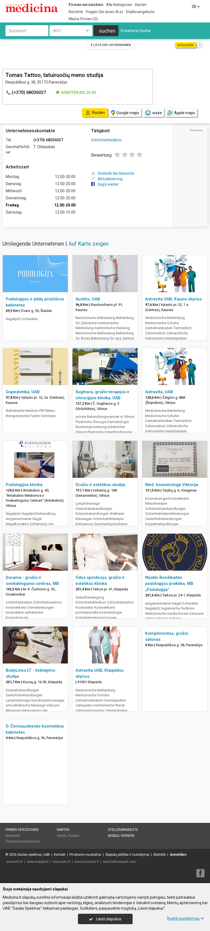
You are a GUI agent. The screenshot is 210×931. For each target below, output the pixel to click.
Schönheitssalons (106, 140)
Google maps (127, 113)
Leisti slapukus (108, 919)
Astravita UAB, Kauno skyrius (173, 299)
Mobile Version (121, 836)
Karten (141, 4)
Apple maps (184, 113)
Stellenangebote (140, 12)
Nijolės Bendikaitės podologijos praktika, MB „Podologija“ (169, 583)
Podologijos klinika (24, 484)
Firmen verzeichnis (86, 4)
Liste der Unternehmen (112, 45)
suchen (107, 31)
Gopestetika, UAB (23, 391)
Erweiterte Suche (136, 30)
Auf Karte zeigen (88, 243)
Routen (73, 836)
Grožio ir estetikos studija (100, 484)
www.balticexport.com (119, 862)
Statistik (159, 855)
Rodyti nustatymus (183, 918)
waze (157, 113)
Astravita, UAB (159, 391)
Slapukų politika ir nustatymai (127, 855)
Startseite (12, 836)
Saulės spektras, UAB (34, 855)
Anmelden (178, 855)
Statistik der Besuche (116, 173)
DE (194, 6)
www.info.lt (14, 862)
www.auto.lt (61, 862)
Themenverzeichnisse (22, 841)
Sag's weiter (108, 184)
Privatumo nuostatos (85, 855)
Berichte (76, 12)
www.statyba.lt (38, 862)
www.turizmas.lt (86, 862)
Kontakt (59, 855)
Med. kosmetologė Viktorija (171, 484)
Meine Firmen (83, 19)
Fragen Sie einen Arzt (104, 12)
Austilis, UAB (87, 299)
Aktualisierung (110, 179)
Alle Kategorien (119, 4)
